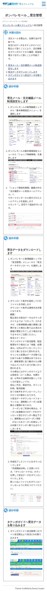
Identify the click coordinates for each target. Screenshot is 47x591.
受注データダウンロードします (22, 71)
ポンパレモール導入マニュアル (17, 25)
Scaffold (25, 588)
